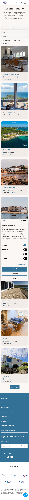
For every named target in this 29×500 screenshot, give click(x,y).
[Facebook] (2, 457)
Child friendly (17, 40)
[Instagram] (5, 457)
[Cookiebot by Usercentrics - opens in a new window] (21, 221)
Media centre (5, 421)
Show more (14, 387)
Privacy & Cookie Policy (8, 430)
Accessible (6, 43)
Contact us (4, 398)
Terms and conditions (7, 425)
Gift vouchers (5, 407)
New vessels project (7, 412)
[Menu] (26, 2)
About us (4, 416)
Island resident (5, 403)
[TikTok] (8, 457)
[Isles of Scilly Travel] (4, 2)
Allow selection (14, 273)
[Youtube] (12, 457)
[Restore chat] (25, 495)
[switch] (25, 249)
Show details (21, 264)
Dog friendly (6, 40)
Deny (14, 278)
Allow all (14, 268)
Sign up (23, 446)
